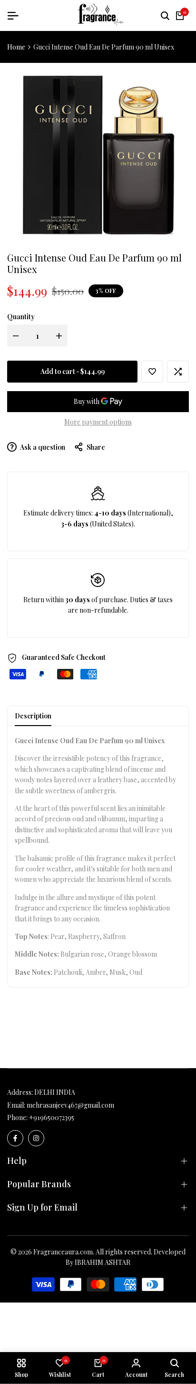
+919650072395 (51, 1117)
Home (16, 46)
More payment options (98, 421)
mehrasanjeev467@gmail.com (70, 1105)
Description (33, 715)
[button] (152, 372)
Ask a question (42, 447)
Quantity (21, 316)
